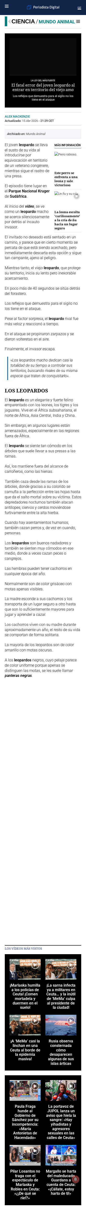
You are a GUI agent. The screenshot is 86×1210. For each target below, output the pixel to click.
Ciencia (23, 21)
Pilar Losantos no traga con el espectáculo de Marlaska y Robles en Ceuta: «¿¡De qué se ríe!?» (25, 1184)
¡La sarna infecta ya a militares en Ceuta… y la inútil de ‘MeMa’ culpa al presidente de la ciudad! (60, 996)
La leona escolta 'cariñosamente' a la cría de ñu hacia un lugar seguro (67, 220)
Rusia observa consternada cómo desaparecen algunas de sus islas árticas (61, 1052)
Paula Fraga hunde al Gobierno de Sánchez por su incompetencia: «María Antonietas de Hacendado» (25, 1122)
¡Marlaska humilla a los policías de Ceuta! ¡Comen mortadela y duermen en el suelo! (25, 996)
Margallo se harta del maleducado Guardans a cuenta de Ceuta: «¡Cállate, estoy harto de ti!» (61, 1182)
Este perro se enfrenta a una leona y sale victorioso (66, 179)
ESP (79, 7)
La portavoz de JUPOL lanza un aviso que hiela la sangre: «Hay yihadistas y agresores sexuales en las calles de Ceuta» (61, 1122)
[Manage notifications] (75, 1179)
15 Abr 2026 (30, 121)
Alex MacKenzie (18, 116)
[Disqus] (43, 748)
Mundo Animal (57, 22)
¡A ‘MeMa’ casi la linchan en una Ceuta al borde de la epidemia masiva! (25, 1050)
